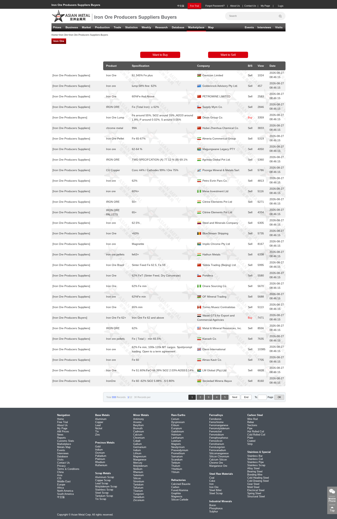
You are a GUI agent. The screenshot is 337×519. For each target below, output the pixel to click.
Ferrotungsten (217, 447)
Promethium (178, 453)
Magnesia (176, 496)
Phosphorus (216, 508)
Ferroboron (215, 419)
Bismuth (138, 428)
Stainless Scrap (104, 489)
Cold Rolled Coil (256, 434)
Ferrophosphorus (218, 437)
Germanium (139, 447)
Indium (137, 450)
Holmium (176, 434)
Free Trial (62, 422)
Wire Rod (252, 419)
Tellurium (138, 487)
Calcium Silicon (218, 459)
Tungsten (138, 493)
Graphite (176, 493)
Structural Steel (256, 496)
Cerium (175, 419)
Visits (279, 27)
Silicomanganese (219, 453)
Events (249, 27)
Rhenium (138, 472)
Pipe (249, 428)
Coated (251, 440)
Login (280, 5)
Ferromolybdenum (219, 428)
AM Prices (63, 431)
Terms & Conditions (68, 468)
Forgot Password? (215, 5)
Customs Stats (65, 440)
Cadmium (138, 431)
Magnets (176, 444)
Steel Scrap (101, 492)
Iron (211, 484)
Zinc (97, 434)
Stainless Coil (255, 459)
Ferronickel (215, 431)
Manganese (139, 459)
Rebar (250, 422)
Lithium (137, 453)
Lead (98, 425)
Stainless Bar (255, 455)
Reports (61, 437)
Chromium (139, 437)
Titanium (138, 490)
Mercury (137, 462)
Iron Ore (63, 35)
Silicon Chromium (219, 456)
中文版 (180, 5)
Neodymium (178, 447)
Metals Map (63, 447)
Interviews (264, 27)
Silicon (137, 478)
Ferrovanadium (217, 450)
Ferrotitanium (216, 444)
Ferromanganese (218, 425)
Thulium (175, 465)
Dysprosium (178, 422)
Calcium (137, 434)
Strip (250, 444)
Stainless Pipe (255, 462)
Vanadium (138, 497)
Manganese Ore (218, 465)
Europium (176, 428)
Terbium (175, 462)
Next (234, 397)
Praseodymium (179, 450)
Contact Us (250, 5)
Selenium (138, 475)
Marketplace (64, 444)
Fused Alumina (179, 490)
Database (178, 27)
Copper (99, 422)
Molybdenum (140, 465)
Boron (212, 505)
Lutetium (176, 440)
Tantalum (138, 484)
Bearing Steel (255, 471)
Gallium (137, 444)
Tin (97, 431)
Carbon (175, 487)
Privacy (61, 465)
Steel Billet (215, 490)
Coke (212, 480)
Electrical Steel (255, 490)
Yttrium (175, 472)
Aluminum (100, 419)
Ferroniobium (216, 434)
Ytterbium (176, 468)
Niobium (137, 468)
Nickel (98, 428)
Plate (250, 437)
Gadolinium (177, 431)
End (246, 397)
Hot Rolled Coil (255, 431)
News (60, 434)
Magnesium (139, 456)
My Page (265, 5)
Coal (211, 477)
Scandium (177, 459)
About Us (235, 5)
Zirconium (138, 500)
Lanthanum (177, 437)
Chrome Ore (216, 462)
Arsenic (137, 422)
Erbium (175, 425)
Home (54, 35)
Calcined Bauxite (180, 484)
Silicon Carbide (179, 499)
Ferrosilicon (215, 440)
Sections (252, 425)
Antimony (138, 419)
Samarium (177, 456)
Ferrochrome (216, 422)
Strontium (138, 481)
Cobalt (136, 440)
